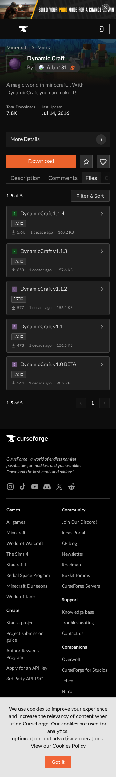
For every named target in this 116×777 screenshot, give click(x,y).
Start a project (20, 623)
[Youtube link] (35, 486)
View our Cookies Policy (58, 746)
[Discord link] (47, 486)
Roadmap (71, 565)
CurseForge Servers (81, 586)
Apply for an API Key (26, 668)
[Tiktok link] (22, 486)
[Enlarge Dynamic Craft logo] (14, 63)
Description (25, 178)
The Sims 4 (17, 554)
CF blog (69, 543)
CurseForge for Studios (84, 670)
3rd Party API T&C (24, 679)
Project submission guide (25, 637)
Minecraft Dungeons (26, 586)
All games (15, 522)
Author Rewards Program (22, 654)
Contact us (72, 633)
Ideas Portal (73, 533)
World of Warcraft (24, 543)
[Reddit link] (71, 486)
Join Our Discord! (79, 522)
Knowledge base (78, 612)
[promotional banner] (58, 9)
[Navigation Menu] (9, 29)
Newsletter (72, 554)
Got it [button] (58, 762)
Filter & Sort (90, 196)
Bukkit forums (76, 575)
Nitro (67, 691)
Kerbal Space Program (28, 575)
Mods (43, 48)
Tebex (67, 681)
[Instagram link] (10, 486)
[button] (58, 222)
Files (91, 178)
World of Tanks (21, 597)
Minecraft (17, 48)
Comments (63, 178)
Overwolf (71, 659)
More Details (25, 139)
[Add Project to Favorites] (86, 161)
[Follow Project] (103, 161)
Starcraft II (17, 565)
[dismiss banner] (106, 8)
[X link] (59, 486)
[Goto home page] (23, 29)
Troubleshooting (78, 623)
